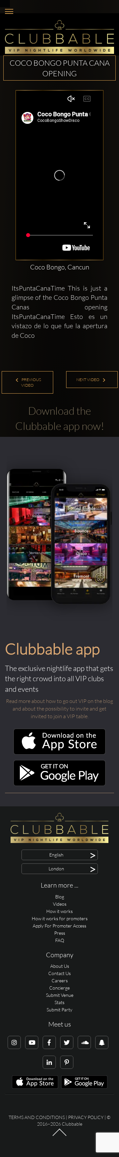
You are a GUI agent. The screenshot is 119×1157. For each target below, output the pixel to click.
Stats (59, 1002)
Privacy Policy (85, 1117)
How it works (59, 911)
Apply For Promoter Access (59, 926)
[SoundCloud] (84, 1042)
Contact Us (59, 973)
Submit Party (59, 1009)
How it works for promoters (60, 918)
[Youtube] (31, 1042)
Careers (60, 980)
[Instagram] (14, 1042)
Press (59, 933)
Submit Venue (59, 995)
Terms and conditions (37, 1117)
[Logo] (59, 37)
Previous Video (31, 382)
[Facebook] (49, 1042)
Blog (59, 896)
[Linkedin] (49, 1062)
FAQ (59, 940)
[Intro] (59, 1135)
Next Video (88, 379)
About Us (59, 966)
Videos (59, 904)
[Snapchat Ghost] (101, 1042)
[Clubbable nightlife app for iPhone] (59, 753)
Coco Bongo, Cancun (59, 267)
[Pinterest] (66, 1062)
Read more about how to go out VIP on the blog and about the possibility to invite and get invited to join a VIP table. (59, 708)
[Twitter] (66, 1042)
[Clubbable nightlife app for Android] (59, 784)
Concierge (59, 988)
